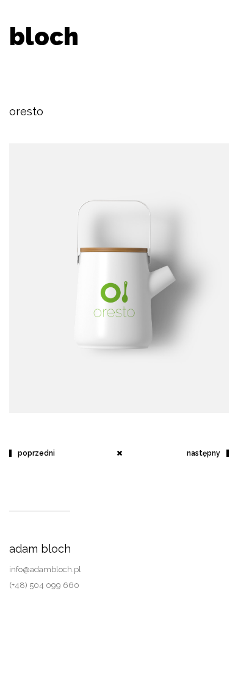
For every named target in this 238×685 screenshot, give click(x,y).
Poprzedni (36, 453)
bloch (44, 36)
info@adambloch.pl (45, 569)
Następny (203, 453)
